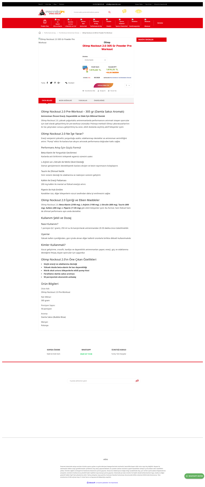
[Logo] (51, 12)
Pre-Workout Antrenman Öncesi (120, 77)
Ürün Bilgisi (47, 100)
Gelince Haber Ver (103, 85)
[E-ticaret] (102, 482)
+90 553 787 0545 (145, 407)
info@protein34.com (146, 412)
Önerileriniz (99, 100)
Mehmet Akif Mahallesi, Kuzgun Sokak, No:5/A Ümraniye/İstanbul (150, 397)
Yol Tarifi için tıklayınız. (149, 416)
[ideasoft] (91, 482)
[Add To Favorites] (89, 91)
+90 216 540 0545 (145, 403)
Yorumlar (83, 100)
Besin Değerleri (65, 100)
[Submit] (137, 380)
